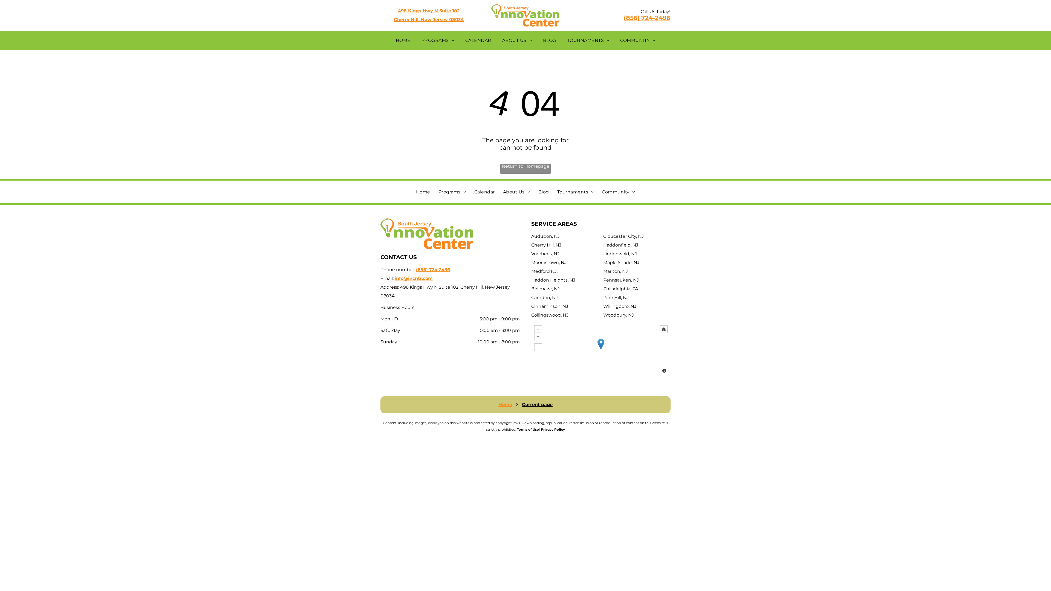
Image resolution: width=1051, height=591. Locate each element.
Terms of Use (528, 429)
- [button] (538, 336)
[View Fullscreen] (538, 347)
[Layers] (663, 329)
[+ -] (601, 349)
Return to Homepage (525, 166)
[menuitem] (403, 40)
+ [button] (538, 329)
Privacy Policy (553, 429)
